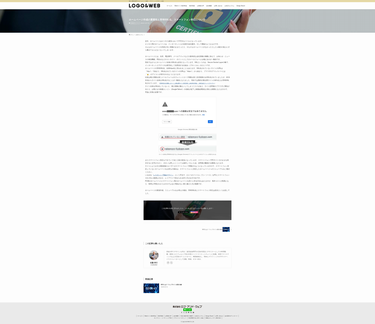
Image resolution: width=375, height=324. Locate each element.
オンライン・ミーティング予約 (163, 318)
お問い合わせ (219, 316)
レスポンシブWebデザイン (163, 175)
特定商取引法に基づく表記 (196, 318)
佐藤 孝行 (154, 263)
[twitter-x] (171, 262)
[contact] (193, 312)
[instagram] (186, 312)
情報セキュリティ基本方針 (213, 318)
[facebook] (168, 262)
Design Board (209, 316)
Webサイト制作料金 (150, 316)
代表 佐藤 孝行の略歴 (186, 316)
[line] (189, 312)
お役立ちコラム (135, 23)
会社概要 (176, 316)
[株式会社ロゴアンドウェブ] (144, 6)
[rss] (191, 312)
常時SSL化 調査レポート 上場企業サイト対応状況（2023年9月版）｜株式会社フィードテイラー (187, 83)
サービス (140, 316)
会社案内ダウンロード (231, 316)
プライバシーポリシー (180, 318)
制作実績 (160, 316)
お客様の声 (168, 316)
